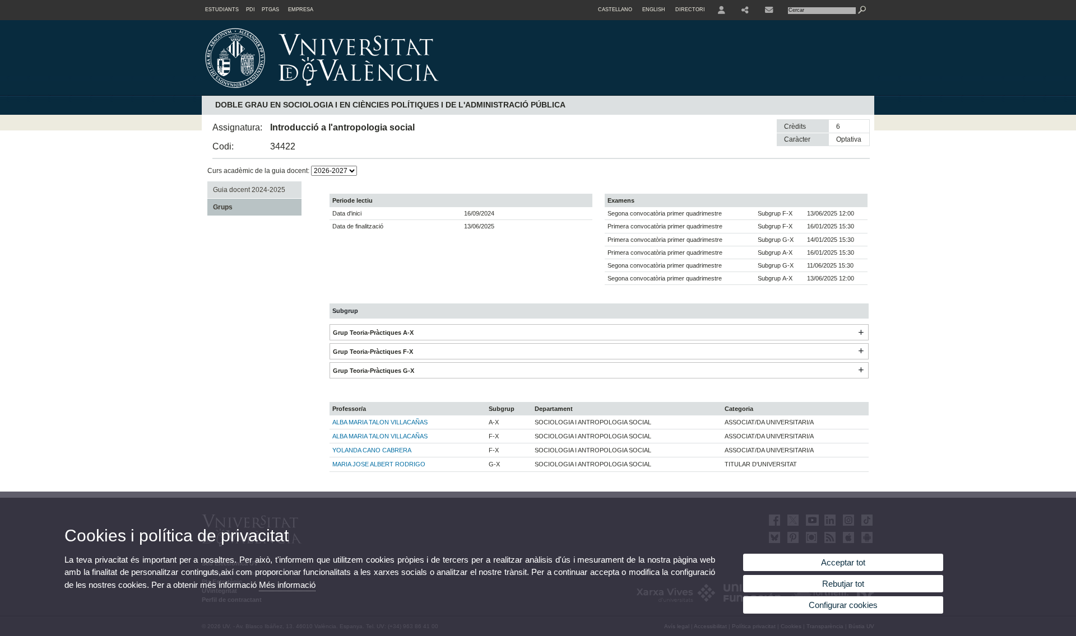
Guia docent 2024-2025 (249, 190)
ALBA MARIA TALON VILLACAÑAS (380, 422)
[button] (861, 332)
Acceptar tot (843, 562)
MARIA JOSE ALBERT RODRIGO (378, 464)
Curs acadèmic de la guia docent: (259, 171)
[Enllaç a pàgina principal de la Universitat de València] (417, 91)
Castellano (615, 9)
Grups (223, 207)
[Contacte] (770, 10)
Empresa (300, 9)
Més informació (287, 585)
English (653, 9)
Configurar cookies (843, 605)
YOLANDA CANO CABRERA (371, 450)
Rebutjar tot (843, 583)
